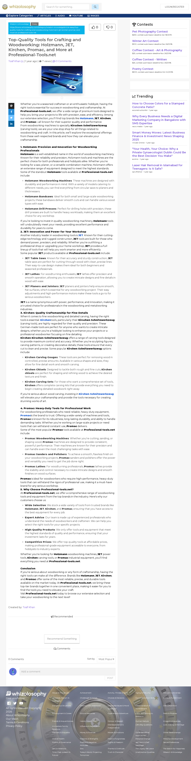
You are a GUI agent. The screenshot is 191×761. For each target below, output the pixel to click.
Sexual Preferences (171, 742)
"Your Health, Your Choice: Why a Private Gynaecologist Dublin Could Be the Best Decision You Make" (159, 152)
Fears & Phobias (170, 713)
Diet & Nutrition (170, 705)
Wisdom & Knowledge (19, 24)
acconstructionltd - (140, 110)
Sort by (91, 658)
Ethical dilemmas (87, 713)
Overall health (58, 739)
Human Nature (142, 721)
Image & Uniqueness (172, 721)
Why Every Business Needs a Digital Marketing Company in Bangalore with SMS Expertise (159, 120)
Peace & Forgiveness (116, 739)
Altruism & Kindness (171, 693)
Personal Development (173, 739)
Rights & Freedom (115, 742)
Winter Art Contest (145, 41)
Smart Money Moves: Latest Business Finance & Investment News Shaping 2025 (158, 136)
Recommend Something (62, 638)
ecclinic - (136, 159)
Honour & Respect (115, 721)
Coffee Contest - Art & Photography (157, 50)
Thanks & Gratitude (116, 748)
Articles (45, 15)
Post (110, 678)
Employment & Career (62, 713)
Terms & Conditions (17, 722)
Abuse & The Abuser (60, 693)
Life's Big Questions (143, 725)
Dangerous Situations (61, 705)
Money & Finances (87, 732)
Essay (34, 24)
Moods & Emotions (116, 732)
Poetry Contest (142, 69)
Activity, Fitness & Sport (118, 693)
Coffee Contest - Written (149, 59)
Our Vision (12, 718)
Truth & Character (115, 752)
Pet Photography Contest (150, 31)
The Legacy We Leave (144, 748)
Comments (63, 61)
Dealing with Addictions (90, 705)
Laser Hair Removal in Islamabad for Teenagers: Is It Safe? (157, 167)
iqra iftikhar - (138, 172)
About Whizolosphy (18, 715)
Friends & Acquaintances (62, 721)
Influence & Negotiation (90, 726)
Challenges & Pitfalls (88, 698)
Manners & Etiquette (61, 732)
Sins (81, 748)
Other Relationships (171, 732)
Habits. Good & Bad (88, 721)
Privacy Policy (14, 726)
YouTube (77, 15)
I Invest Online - (139, 143)
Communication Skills (145, 698)
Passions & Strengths (89, 739)
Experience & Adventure (118, 713)
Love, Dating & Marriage (173, 725)
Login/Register (174, 7)
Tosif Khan (14, 61)
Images (95, 15)
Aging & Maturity (143, 693)
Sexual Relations (59, 748)
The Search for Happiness (174, 748)
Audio (61, 15)
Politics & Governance (61, 742)
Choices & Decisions (116, 698)
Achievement (85, 693)
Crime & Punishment (172, 698)
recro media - (138, 126)
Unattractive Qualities (144, 752)
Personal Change (142, 739)
